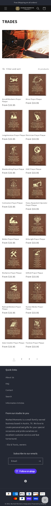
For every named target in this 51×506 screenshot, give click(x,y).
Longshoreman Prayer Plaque (13, 135)
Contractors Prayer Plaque (12, 203)
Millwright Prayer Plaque (35, 239)
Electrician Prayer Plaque (35, 135)
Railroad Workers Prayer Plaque (11, 308)
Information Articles (15, 403)
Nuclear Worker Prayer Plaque (34, 308)
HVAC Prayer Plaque (33, 169)
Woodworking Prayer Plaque (13, 169)
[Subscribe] (40, 461)
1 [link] (14, 359)
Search (9, 396)
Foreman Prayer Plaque (35, 343)
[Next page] (37, 359)
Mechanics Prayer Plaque (12, 273)
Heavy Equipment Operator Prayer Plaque (36, 204)
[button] (6, 8)
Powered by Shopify (39, 504)
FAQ (7, 383)
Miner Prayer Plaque (34, 99)
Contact (9, 390)
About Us (10, 377)
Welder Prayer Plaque (10, 239)
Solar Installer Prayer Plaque (13, 343)
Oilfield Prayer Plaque (34, 273)
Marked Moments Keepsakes (21, 504)
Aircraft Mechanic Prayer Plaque (11, 100)
